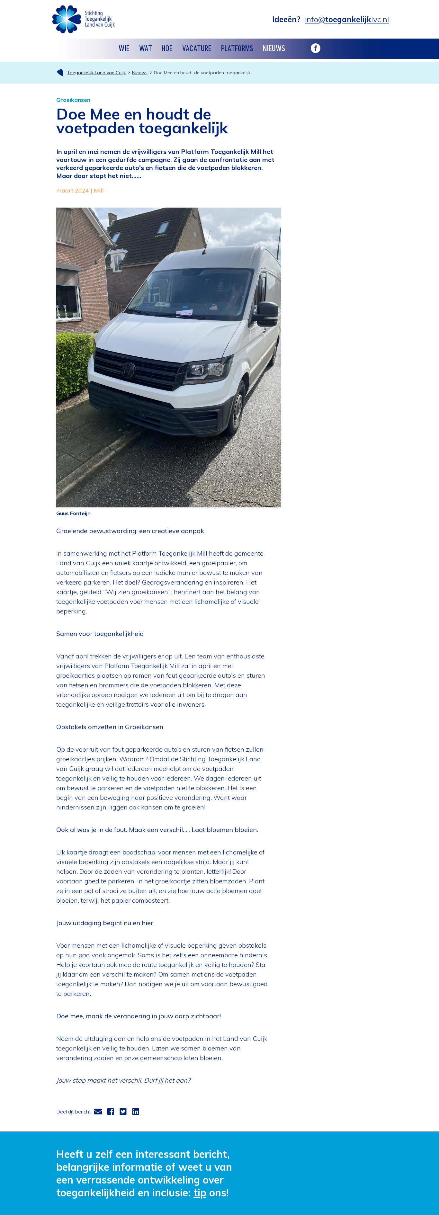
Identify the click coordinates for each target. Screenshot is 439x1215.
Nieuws (274, 48)
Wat (145, 48)
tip (199, 1192)
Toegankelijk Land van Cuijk (96, 73)
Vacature (196, 48)
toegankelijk (347, 19)
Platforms (237, 48)
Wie (124, 48)
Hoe (167, 48)
